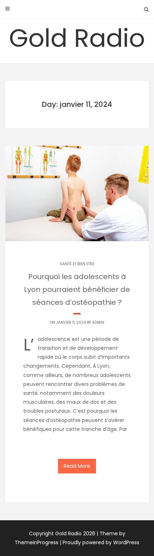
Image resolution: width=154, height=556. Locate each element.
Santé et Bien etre (77, 264)
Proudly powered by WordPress (101, 542)
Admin (98, 322)
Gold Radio (77, 38)
